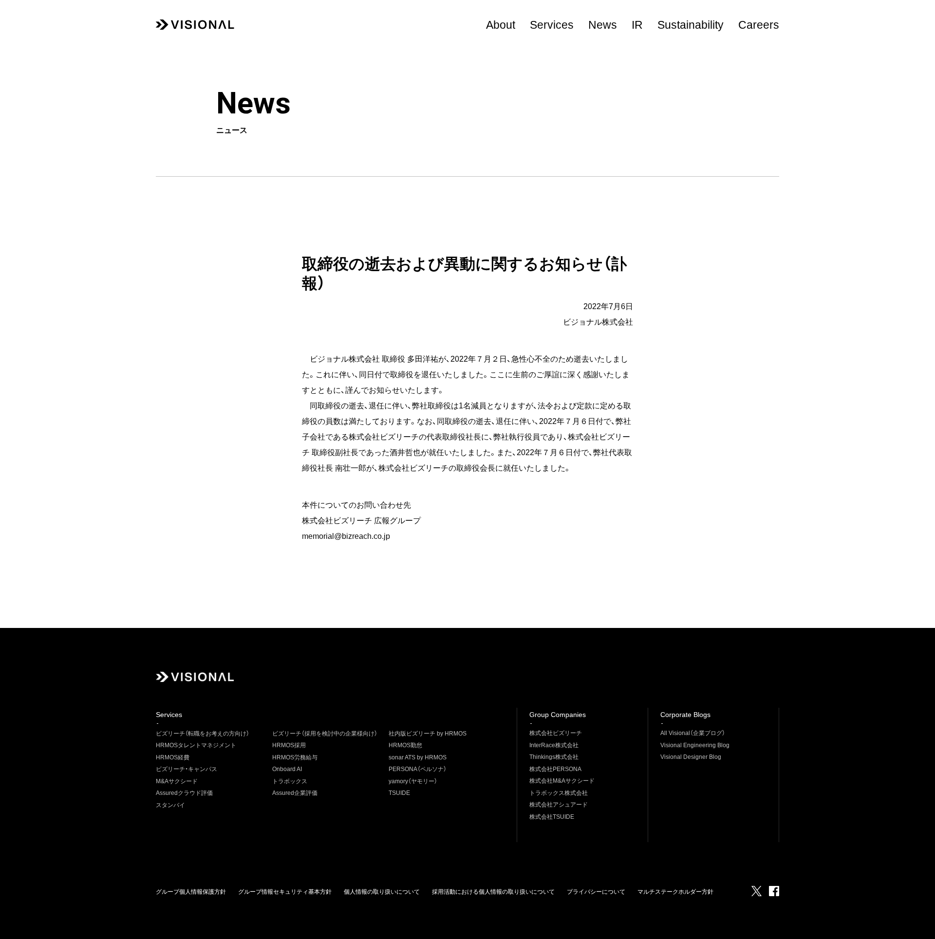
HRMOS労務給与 (295, 757)
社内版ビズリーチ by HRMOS (428, 733)
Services (552, 24)
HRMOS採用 (289, 745)
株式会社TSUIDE (551, 816)
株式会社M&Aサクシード (562, 780)
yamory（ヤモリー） (413, 781)
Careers (758, 24)
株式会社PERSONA (555, 769)
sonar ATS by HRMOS (418, 757)
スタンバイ (170, 805)
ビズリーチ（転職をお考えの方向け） (202, 733)
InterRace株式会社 (554, 745)
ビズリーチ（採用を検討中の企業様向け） (324, 733)
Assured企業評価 (295, 793)
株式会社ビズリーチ (555, 733)
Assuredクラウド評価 (184, 793)
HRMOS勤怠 (405, 745)
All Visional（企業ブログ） (692, 733)
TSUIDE (399, 793)
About (500, 24)
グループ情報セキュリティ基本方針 (285, 891)
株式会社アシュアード (558, 804)
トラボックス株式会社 (558, 793)
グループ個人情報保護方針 (191, 891)
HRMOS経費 (172, 757)
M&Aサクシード (177, 781)
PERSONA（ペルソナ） (418, 769)
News (602, 24)
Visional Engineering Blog (694, 745)
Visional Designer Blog (690, 757)
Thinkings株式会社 (554, 757)
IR (637, 24)
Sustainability (690, 24)
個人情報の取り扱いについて (382, 891)
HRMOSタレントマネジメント (196, 745)
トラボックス (289, 781)
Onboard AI (287, 769)
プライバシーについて (596, 891)
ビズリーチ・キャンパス (186, 769)
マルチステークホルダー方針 (675, 891)
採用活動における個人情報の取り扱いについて (493, 891)
